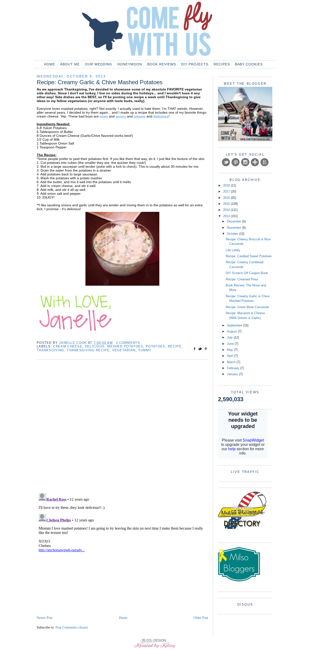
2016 (227, 198)
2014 (227, 210)
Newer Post (44, 618)
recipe (175, 346)
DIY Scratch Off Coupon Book (247, 273)
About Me (70, 64)
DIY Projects (194, 64)
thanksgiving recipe (88, 350)
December (234, 221)
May (230, 350)
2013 (227, 216)
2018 (227, 185)
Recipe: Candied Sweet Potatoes (249, 256)
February (233, 368)
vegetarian (124, 350)
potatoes (155, 346)
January (233, 374)
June (231, 344)
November (234, 227)
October (233, 233)
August (232, 331)
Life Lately (233, 250)
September (235, 325)
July (230, 337)
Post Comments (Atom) (72, 627)
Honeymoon (129, 64)
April (230, 356)
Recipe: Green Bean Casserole (247, 307)
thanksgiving (50, 350)
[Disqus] (122, 426)
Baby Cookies (249, 64)
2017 (227, 191)
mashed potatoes (125, 346)
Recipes (222, 64)
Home (49, 64)
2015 (227, 204)
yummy (145, 350)
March (232, 362)
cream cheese (67, 346)
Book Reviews (161, 64)
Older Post (201, 618)
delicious (95, 346)
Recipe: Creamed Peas (242, 279)
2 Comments (128, 343)
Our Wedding (98, 64)
